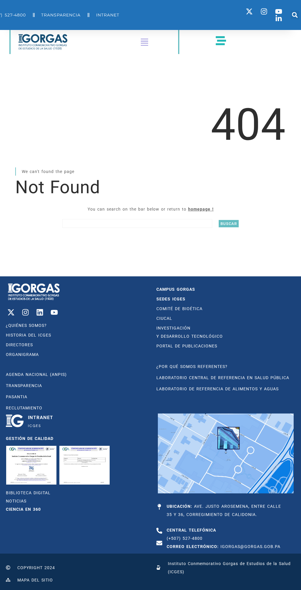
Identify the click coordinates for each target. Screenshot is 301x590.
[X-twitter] (10, 312)
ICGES (34, 425)
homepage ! (201, 209)
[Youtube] (54, 312)
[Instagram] (25, 312)
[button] (294, 15)
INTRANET (40, 417)
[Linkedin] (39, 312)
